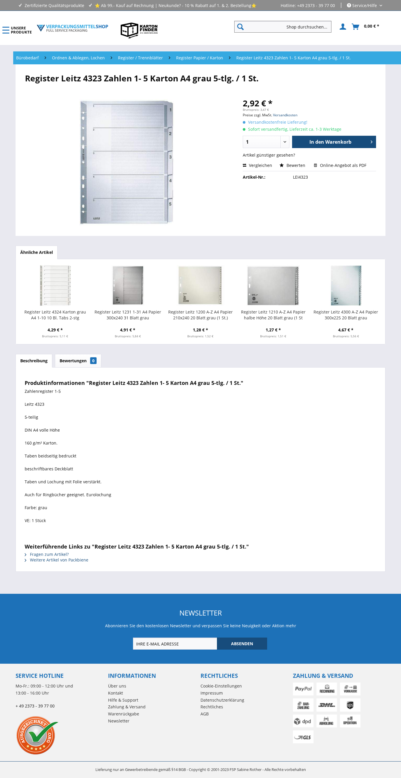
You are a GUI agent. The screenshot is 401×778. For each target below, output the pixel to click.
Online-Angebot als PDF (342, 165)
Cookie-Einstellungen (221, 686)
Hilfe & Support (123, 700)
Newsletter (118, 721)
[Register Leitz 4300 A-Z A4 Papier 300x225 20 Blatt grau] (345, 285)
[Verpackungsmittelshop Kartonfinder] (139, 30)
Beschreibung (34, 360)
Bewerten (295, 165)
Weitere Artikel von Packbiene (58, 560)
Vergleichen (260, 165)
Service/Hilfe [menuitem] (364, 5)
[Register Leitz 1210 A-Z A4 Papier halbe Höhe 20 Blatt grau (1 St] (273, 285)
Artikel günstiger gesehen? (269, 155)
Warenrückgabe (123, 714)
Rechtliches (212, 707)
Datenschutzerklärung (222, 700)
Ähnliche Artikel (36, 252)
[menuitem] (285, 27)
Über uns (117, 686)
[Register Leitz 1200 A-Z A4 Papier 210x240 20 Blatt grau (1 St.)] (200, 285)
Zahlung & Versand (127, 707)
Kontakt (115, 693)
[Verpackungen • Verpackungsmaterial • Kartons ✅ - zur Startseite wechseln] (72, 28)
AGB (205, 714)
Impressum (212, 693)
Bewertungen (77, 360)
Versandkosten (285, 115)
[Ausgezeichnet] (60, 735)
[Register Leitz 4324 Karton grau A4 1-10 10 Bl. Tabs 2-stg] (55, 285)
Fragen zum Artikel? (49, 554)
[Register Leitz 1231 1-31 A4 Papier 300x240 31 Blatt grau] (128, 285)
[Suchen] (240, 27)
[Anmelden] (342, 27)
